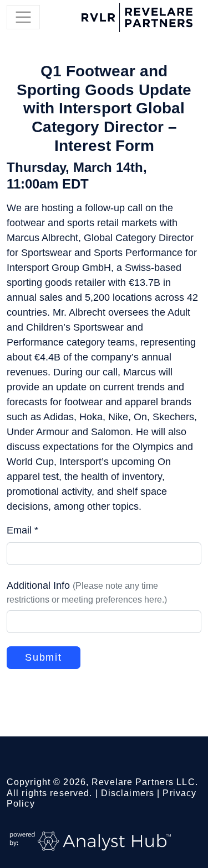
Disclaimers (127, 793)
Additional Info (87, 592)
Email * (22, 530)
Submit (43, 657)
